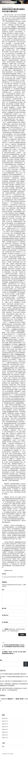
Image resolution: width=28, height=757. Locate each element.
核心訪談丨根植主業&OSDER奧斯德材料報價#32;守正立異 (13, 681)
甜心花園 (5, 19)
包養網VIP (15, 329)
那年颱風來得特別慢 (9, 2)
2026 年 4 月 (5, 729)
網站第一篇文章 (19, 699)
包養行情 (12, 107)
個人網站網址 (5, 622)
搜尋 (1, 660)
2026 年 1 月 (5, 737)
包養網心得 (6, 368)
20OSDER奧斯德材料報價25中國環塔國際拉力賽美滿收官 (13, 674)
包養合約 (22, 65)
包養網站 (8, 199)
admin (11, 7)
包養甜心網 (17, 542)
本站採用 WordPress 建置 (7, 753)
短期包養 (18, 354)
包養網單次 (5, 337)
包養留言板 (6, 356)
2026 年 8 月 (5, 718)
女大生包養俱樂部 (14, 290)
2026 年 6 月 (5, 724)
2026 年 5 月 (5, 726)
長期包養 (4, 573)
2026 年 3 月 (5, 732)
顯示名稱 (4, 608)
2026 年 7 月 (5, 721)
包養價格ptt (6, 550)
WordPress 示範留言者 (7, 699)
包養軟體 (22, 213)
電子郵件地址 (5, 615)
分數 (3, 746)
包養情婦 (20, 344)
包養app (16, 548)
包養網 (12, 26)
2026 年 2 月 (5, 735)
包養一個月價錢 (7, 411)
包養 (11, 112)
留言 (3, 589)
